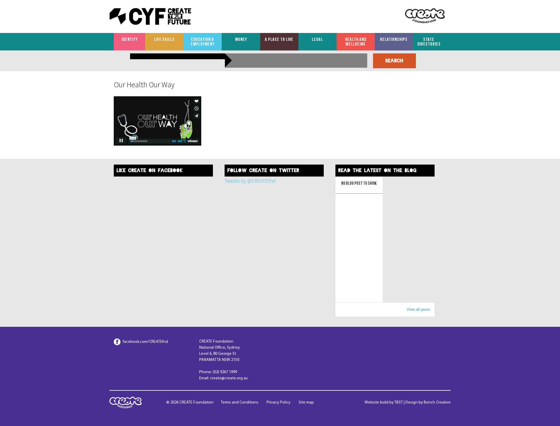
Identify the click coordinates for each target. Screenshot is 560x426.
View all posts (418, 309)
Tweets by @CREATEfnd (250, 180)
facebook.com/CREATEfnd (145, 342)
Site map (306, 402)
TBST (398, 402)
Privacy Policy (278, 402)
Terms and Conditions (239, 402)
